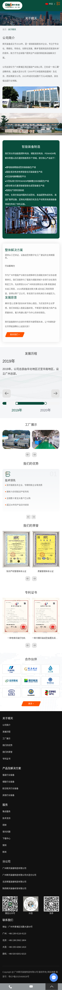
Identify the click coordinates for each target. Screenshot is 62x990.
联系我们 (7, 920)
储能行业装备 (8, 782)
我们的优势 (7, 745)
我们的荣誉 (7, 752)
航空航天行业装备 (10, 788)
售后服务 (6, 811)
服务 (5, 804)
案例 (4, 845)
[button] (55, 393)
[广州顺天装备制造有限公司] (12, 6)
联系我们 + (15, 334)
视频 (4, 825)
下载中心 (6, 838)
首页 (4, 29)
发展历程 (6, 732)
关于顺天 (7, 718)
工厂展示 (6, 738)
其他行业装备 (8, 795)
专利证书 (6, 759)
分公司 (6, 861)
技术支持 (6, 818)
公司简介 (6, 725)
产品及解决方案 (11, 768)
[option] (16, 403)
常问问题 (6, 832)
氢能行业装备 (8, 775)
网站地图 (51, 972)
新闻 (4, 852)
